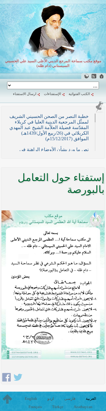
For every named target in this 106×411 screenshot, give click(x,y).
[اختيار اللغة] (86, 76)
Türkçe (57, 407)
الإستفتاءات (52, 94)
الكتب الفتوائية (79, 94)
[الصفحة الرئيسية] (101, 76)
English (31, 398)
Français (35, 407)
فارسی (69, 398)
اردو (50, 398)
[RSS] (94, 76)
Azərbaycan (83, 407)
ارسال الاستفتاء (24, 94)
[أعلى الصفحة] (7, 399)
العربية (91, 398)
